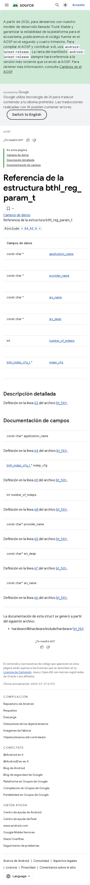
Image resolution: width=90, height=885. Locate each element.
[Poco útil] (34, 140)
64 (36, 451)
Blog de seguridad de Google (22, 775)
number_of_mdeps (61, 341)
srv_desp (55, 319)
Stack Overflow (13, 839)
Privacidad (28, 867)
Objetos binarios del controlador (24, 737)
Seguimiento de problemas (21, 845)
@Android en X (13, 755)
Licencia (11, 867)
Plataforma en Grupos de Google (25, 781)
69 (36, 480)
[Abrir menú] (7, 5)
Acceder (78, 5)
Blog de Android (14, 768)
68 (36, 510)
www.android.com (15, 825)
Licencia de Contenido (17, 672)
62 (36, 403)
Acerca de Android (16, 860)
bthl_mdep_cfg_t (19, 362)
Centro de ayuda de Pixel (19, 819)
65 (36, 539)
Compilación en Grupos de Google (26, 788)
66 (36, 598)
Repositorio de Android (18, 704)
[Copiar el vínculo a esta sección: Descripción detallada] (61, 394)
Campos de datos (16, 215)
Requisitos (10, 710)
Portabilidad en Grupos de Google (26, 795)
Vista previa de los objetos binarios (25, 724)
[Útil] (28, 140)
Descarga (9, 717)
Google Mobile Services (19, 832)
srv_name (55, 297)
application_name (61, 254)
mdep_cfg (56, 362)
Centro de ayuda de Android (22, 812)
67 (36, 568)
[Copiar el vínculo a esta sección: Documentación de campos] (75, 421)
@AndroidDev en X (16, 761)
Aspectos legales (65, 860)
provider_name (59, 276)
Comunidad (41, 860)
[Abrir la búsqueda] (57, 5)
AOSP (6, 131)
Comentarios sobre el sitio (58, 867)
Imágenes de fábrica (17, 730)
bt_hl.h (32, 228)
